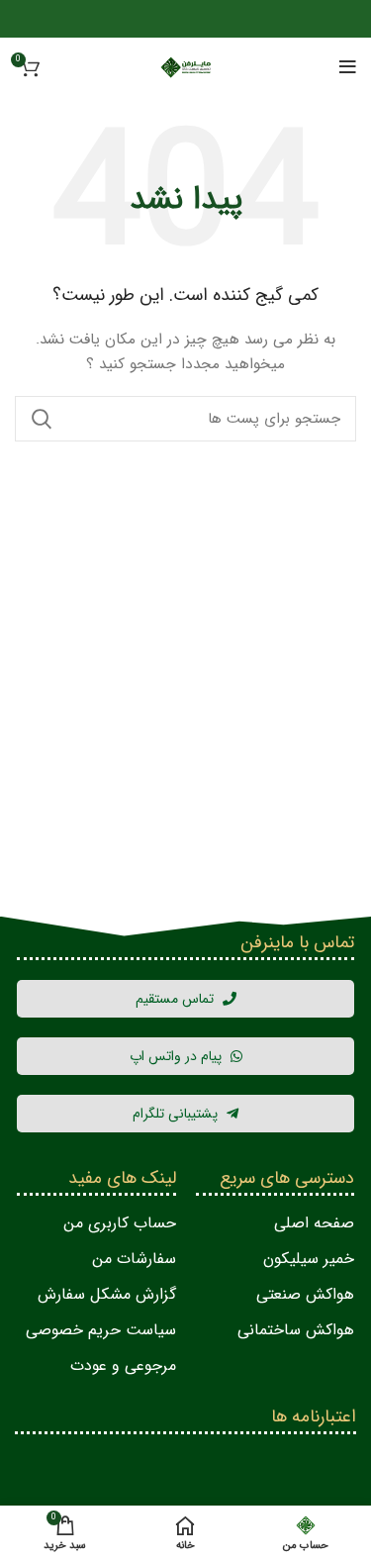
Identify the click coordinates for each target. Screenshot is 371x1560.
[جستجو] (41, 418)
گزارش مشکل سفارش (107, 1294)
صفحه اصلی (314, 1223)
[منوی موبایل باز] (347, 67)
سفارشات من (134, 1258)
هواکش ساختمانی (295, 1329)
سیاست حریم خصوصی (101, 1329)
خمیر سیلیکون (308, 1258)
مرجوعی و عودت (123, 1365)
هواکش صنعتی (305, 1294)
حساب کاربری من (119, 1223)
